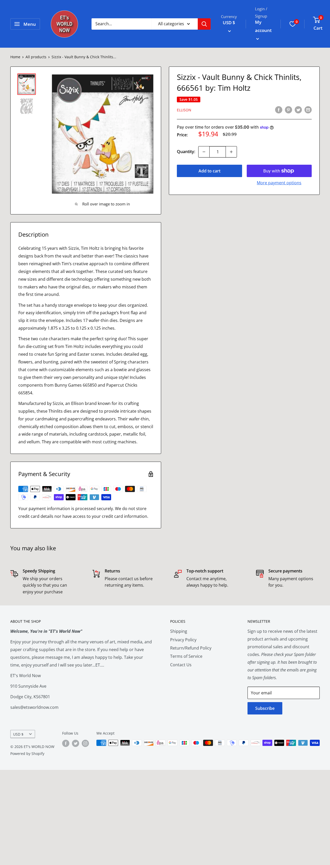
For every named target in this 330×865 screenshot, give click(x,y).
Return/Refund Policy (190, 648)
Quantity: (186, 151)
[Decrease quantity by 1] (204, 151)
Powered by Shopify (27, 753)
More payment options (279, 183)
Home (15, 56)
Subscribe (265, 708)
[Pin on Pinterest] (288, 109)
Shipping (178, 631)
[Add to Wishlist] (148, 78)
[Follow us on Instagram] (85, 743)
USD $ (18, 734)
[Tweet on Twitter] (298, 109)
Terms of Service (186, 656)
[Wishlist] (292, 24)
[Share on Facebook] (278, 109)
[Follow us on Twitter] (75, 743)
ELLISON (184, 109)
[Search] (204, 24)
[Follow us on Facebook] (65, 743)
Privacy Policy (183, 640)
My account (263, 26)
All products (36, 56)
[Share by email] (308, 109)
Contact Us (181, 665)
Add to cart (209, 171)
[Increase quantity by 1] (231, 151)
